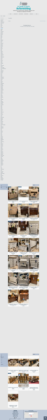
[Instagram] (14, 418)
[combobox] (36, 185)
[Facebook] (16, 418)
